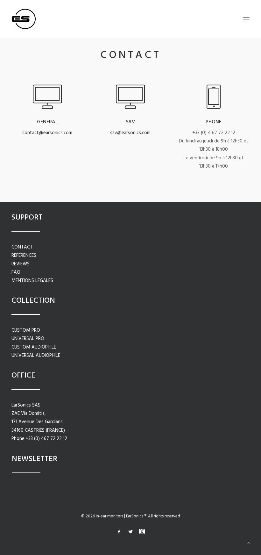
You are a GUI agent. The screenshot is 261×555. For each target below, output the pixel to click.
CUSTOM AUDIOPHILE (33, 347)
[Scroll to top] (249, 543)
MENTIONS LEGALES (32, 281)
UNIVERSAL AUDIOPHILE (35, 355)
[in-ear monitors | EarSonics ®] (23, 19)
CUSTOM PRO (25, 330)
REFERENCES (23, 255)
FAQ (15, 272)
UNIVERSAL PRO (27, 338)
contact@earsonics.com (47, 133)
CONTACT (22, 247)
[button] (246, 19)
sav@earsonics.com (130, 133)
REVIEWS (20, 264)
